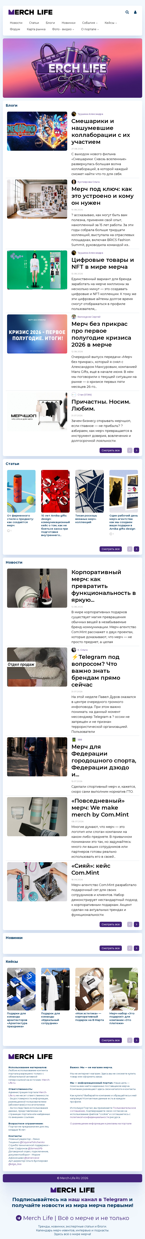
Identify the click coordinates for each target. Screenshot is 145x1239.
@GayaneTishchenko (32, 1142)
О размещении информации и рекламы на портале (101, 1123)
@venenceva (31, 1157)
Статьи (34, 23)
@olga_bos (14, 1164)
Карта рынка (36, 29)
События (88, 23)
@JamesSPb (35, 1148)
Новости (16, 23)
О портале (88, 29)
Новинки (69, 23)
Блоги (50, 23)
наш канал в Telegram (98, 1199)
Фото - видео (62, 29)
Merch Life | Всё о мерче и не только (75, 1217)
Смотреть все (111, 450)
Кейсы (109, 23)
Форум (15, 29)
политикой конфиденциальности (89, 1117)
